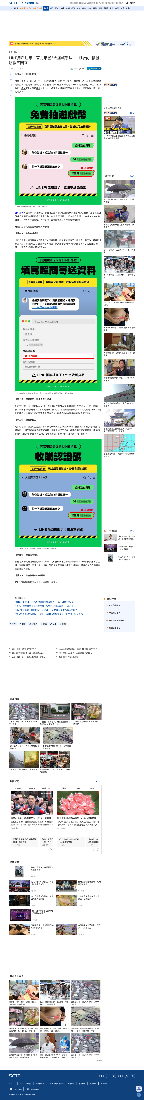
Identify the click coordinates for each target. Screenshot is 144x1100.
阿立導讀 (101, 3)
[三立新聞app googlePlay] (33, 1089)
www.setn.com (29, 1094)
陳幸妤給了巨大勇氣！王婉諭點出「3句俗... (75, 653)
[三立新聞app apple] (16, 1089)
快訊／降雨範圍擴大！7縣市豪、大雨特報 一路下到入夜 (54, 1003)
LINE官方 (19, 212)
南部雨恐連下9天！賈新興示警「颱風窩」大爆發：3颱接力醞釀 (23, 1056)
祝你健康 (92, 3)
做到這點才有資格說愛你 (68, 657)
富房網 (120, 3)
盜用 (38, 88)
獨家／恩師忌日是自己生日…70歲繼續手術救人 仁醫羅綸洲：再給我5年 (54, 1056)
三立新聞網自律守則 (56, 1083)
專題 (117, 8)
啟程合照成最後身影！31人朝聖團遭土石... (28, 653)
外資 (64, 788)
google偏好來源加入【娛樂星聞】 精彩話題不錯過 (78, 649)
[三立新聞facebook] (108, 1076)
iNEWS (83, 3)
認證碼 (84, 84)
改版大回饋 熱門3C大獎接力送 (24, 649)
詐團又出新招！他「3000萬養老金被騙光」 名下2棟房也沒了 (45, 601)
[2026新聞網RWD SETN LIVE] (37, 3)
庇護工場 (46, 788)
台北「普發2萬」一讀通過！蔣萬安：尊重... (28, 657)
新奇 (122, 8)
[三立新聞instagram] (114, 1076)
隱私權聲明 (40, 1083)
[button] (127, 3)
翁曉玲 (32, 788)
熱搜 (62, 8)
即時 (16, 8)
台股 (78, 788)
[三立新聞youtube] (102, 1076)
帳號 (23, 88)
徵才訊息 (104, 1083)
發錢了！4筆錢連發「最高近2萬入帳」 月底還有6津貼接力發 (23, 1003)
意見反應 (82, 1083)
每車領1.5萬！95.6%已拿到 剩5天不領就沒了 (85, 1003)
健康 (90, 8)
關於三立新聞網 (26, 1083)
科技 (128, 8)
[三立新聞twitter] (127, 1076)
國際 (95, 8)
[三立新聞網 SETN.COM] (11, 8)
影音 (57, 8)
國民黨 (18, 788)
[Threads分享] (11, 85)
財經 (112, 8)
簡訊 (79, 84)
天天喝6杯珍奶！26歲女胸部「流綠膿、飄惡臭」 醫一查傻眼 (53, 1029)
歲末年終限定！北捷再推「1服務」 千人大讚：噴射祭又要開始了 (46, 609)
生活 (46, 8)
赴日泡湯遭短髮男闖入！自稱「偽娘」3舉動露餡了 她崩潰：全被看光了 (50, 613)
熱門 (51, 8)
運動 (106, 8)
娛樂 (84, 8)
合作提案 (71, 1083)
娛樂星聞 (75, 3)
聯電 (92, 788)
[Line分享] (11, 80)
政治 (73, 8)
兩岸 (101, 8)
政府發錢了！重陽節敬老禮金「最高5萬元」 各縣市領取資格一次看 (85, 1029)
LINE (55, 80)
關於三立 (12, 1083)
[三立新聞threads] (133, 1076)
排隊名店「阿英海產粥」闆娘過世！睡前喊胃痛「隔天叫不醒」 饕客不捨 (23, 1029)
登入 (133, 3)
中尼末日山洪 (25, 8)
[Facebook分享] (11, 75)
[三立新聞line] (120, 1076)
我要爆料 (93, 1083)
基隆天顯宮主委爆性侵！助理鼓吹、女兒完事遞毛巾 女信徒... (119, 429)
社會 (79, 8)
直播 (68, 8)
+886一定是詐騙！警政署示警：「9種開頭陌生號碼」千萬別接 (45, 605)
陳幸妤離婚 (37, 8)
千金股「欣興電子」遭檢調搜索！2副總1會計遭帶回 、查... (55, 722)
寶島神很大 (111, 3)
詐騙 (17, 80)
